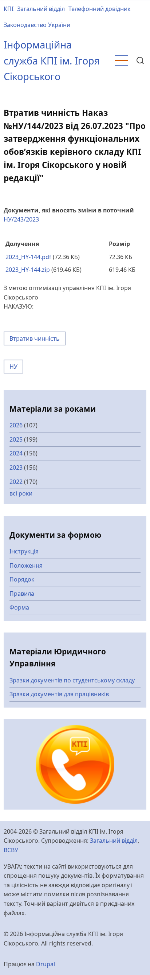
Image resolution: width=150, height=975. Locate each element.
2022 (16, 482)
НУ (13, 367)
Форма (19, 607)
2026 (16, 425)
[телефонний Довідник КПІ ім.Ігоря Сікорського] (75, 764)
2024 (16, 453)
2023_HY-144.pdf (28, 257)
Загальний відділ (41, 9)
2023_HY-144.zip (27, 270)
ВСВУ (11, 850)
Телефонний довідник (99, 9)
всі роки (20, 493)
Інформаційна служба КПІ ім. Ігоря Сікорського (52, 60)
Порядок (21, 579)
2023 (16, 467)
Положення (26, 565)
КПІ (8, 9)
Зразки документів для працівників (59, 694)
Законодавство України (37, 25)
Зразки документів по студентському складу (72, 680)
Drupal (45, 964)
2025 (16, 439)
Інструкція (24, 551)
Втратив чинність (34, 338)
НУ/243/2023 (21, 219)
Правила (21, 594)
